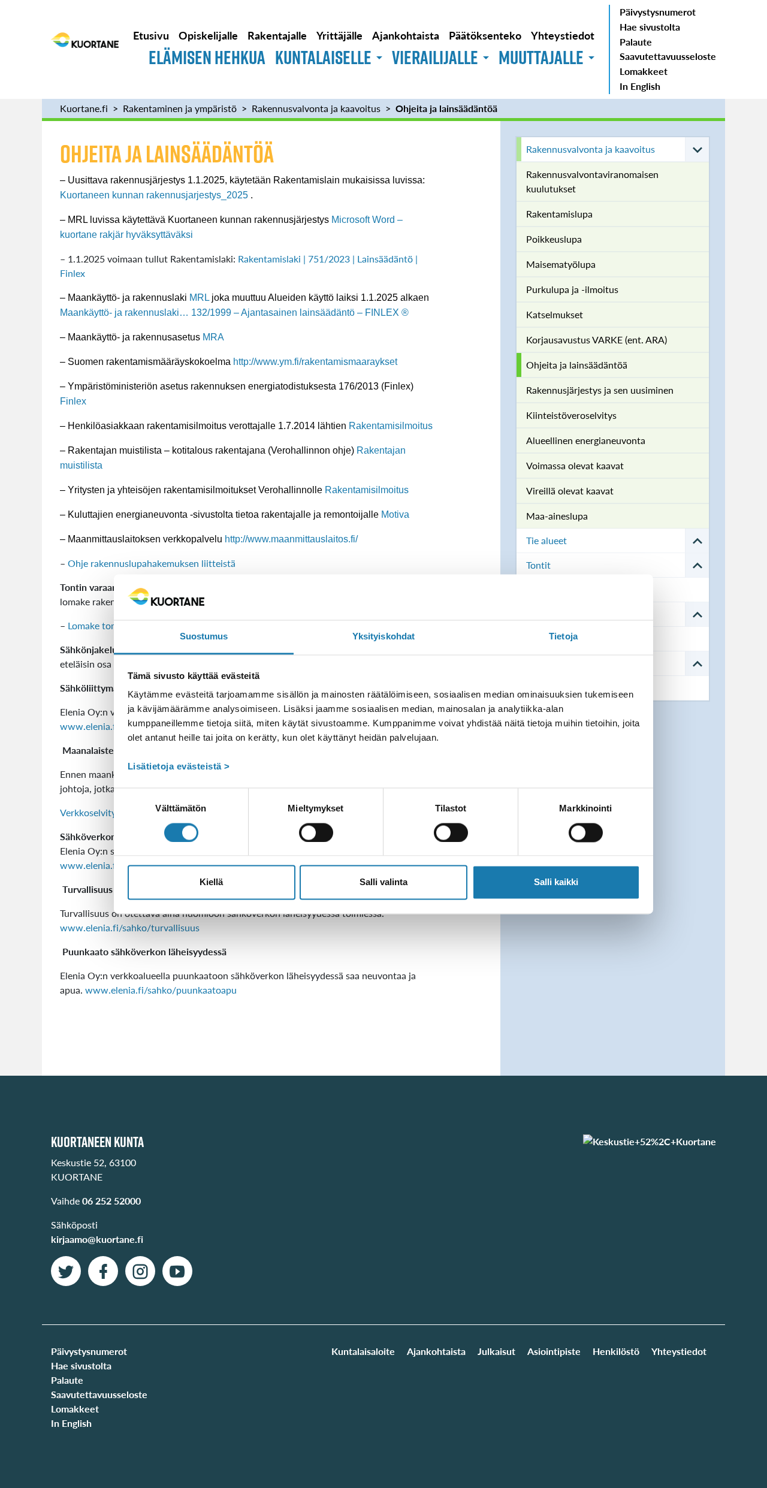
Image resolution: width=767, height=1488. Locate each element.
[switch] (316, 832)
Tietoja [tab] (563, 637)
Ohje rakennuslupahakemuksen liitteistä (151, 563)
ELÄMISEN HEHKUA (207, 57)
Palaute (636, 42)
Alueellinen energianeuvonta (585, 440)
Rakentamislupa (559, 214)
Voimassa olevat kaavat (575, 465)
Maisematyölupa (561, 264)
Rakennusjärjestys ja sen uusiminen (600, 390)
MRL (199, 297)
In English (640, 86)
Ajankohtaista (405, 35)
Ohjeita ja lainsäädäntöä (446, 108)
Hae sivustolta (650, 27)
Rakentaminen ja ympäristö (180, 108)
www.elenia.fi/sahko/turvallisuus (130, 927)
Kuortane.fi (84, 108)
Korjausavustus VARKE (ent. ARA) (596, 339)
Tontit (538, 565)
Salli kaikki (556, 882)
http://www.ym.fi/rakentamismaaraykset (315, 362)
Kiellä (211, 882)
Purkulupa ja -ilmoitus (572, 289)
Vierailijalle (435, 57)
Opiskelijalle (208, 35)
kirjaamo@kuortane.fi (97, 1239)
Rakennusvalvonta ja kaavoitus (316, 108)
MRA (213, 337)
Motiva (395, 514)
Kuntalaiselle (323, 57)
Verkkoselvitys (90, 812)
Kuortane (85, 49)
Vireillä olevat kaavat (570, 490)
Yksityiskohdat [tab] (383, 637)
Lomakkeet (644, 71)
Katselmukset (554, 314)
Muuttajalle (541, 57)
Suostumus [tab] (204, 637)
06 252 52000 (111, 1201)
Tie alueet (546, 540)
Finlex (73, 401)
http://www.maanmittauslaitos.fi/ (291, 539)
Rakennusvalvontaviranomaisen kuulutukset (592, 181)
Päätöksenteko (485, 35)
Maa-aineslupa (557, 516)
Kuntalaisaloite (363, 1351)
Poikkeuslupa (554, 239)
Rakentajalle (277, 35)
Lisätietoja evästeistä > (179, 767)
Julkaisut (496, 1351)
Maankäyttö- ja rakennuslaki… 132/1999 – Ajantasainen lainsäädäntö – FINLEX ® (234, 312)
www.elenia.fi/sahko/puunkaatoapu (161, 990)
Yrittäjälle (339, 35)
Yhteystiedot (562, 35)
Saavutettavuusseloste (668, 56)
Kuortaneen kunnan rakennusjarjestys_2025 (154, 195)
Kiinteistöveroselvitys (571, 415)
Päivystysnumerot (658, 12)
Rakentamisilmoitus (391, 426)
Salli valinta (383, 882)
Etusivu (151, 35)
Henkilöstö (616, 1351)
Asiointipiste (554, 1351)
